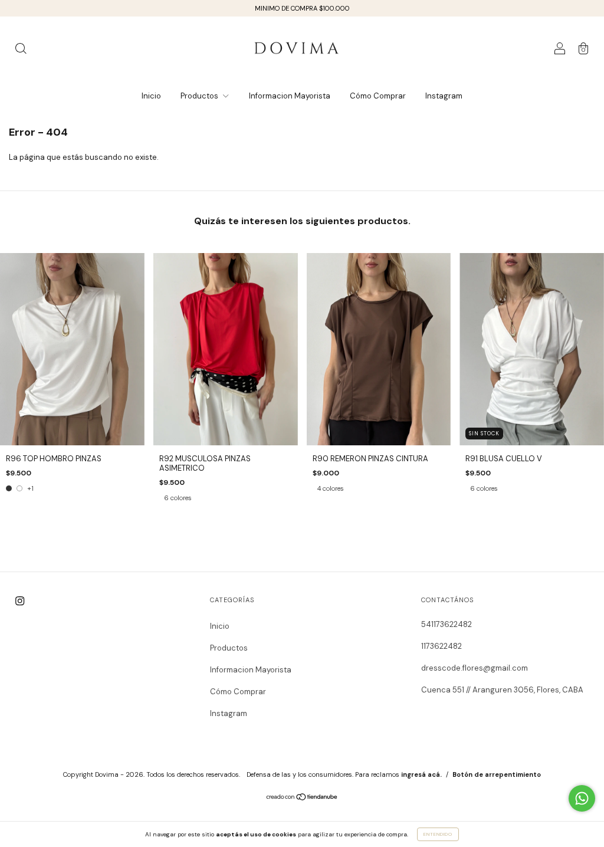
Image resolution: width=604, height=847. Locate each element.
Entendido (438, 834)
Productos (200, 96)
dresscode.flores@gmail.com (474, 668)
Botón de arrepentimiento (496, 774)
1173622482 (441, 646)
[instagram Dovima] (20, 601)
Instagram (443, 96)
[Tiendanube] (302, 798)
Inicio (151, 96)
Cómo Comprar (378, 96)
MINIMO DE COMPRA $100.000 (302, 8)
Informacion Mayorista (289, 96)
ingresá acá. (421, 774)
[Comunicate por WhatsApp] (582, 798)
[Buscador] (21, 50)
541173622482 (446, 624)
